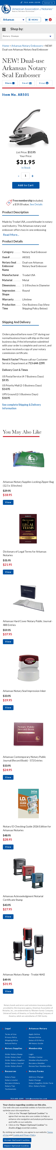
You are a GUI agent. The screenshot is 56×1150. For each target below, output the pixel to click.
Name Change (35, 1080)
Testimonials (10, 1089)
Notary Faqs (10, 1077)
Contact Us (48, 3)
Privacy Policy (11, 1037)
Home (5, 45)
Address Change (36, 1077)
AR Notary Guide (36, 1043)
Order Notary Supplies (15, 1060)
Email (25, 83)
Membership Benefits (38, 1060)
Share (8, 83)
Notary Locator (11, 1080)
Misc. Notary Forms (37, 1086)
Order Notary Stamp (13, 1054)
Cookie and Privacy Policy (24, 1135)
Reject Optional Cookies (16, 1146)
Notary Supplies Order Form (41, 1083)
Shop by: (16, 29)
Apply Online (34, 1034)
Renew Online (35, 1037)
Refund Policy (11, 1043)
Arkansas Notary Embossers (27, 45)
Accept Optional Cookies (17, 1140)
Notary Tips (10, 1086)
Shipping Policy (11, 1040)
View (8, 502)
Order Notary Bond (13, 1066)
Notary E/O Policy (36, 1040)
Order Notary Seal (13, 1057)
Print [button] (42, 83)
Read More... (11, 234)
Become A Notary (12, 1083)
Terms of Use (11, 1034)
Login (31, 1054)
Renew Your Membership (40, 1066)
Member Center (36, 1057)
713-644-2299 (31, 2)
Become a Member (37, 1063)
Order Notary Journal (14, 1063)
